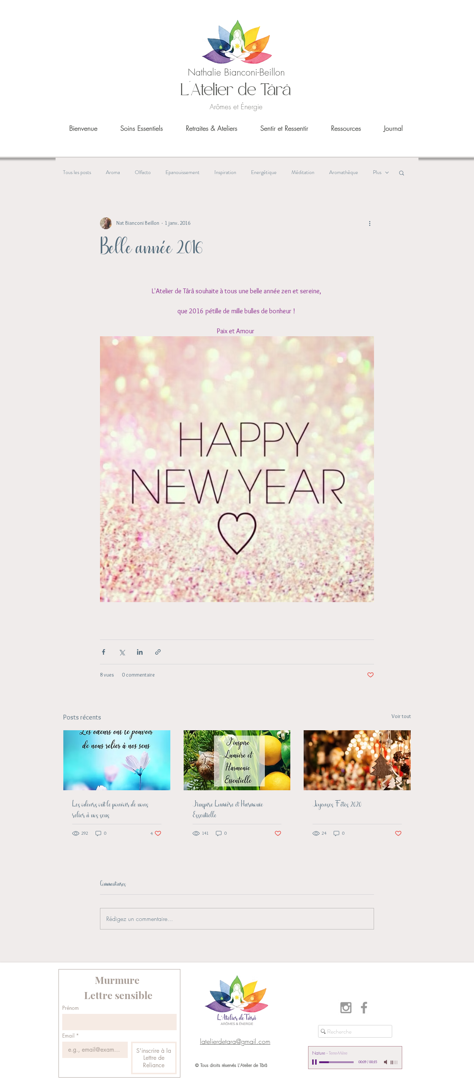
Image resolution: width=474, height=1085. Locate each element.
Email (70, 1035)
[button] (401, 173)
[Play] (315, 1062)
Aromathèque (343, 172)
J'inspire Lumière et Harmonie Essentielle (228, 810)
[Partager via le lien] (157, 651)
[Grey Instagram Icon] (346, 1007)
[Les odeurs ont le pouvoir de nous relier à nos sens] (116, 760)
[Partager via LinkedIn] (139, 651)
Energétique (264, 172)
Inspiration (225, 172)
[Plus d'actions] (369, 223)
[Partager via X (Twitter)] (121, 651)
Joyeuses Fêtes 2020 (337, 804)
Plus (377, 172)
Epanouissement (183, 172)
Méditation (302, 172)
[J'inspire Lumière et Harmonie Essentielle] (237, 760)
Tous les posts (77, 172)
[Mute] (386, 1062)
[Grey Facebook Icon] (364, 1007)
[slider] (394, 1062)
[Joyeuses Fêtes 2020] (357, 760)
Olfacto (143, 172)
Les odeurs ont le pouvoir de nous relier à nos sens (110, 810)
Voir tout (401, 716)
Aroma (113, 172)
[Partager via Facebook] (103, 651)
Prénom (70, 1008)
